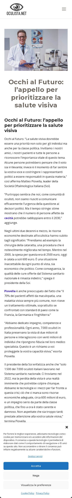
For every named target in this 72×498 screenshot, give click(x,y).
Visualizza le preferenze (36, 485)
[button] (67, 427)
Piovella (10, 291)
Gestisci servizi (35, 456)
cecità (8, 218)
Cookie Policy (27, 493)
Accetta (36, 466)
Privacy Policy (42, 493)
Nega (36, 475)
